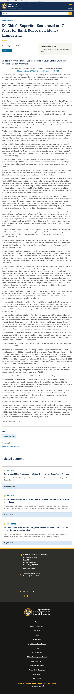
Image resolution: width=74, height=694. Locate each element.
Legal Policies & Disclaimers (37, 644)
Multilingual (37, 674)
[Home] (12, 8)
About (37, 622)
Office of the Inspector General (37, 657)
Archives (37, 631)
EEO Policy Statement (37, 665)
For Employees (37, 652)
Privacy (37, 648)
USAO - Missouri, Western (10, 446)
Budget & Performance (37, 626)
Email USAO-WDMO (29, 568)
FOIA (37, 635)
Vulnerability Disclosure (37, 670)
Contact (36, 686)
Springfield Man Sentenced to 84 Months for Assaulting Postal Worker (36, 474)
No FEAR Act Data (37, 661)
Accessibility (37, 639)
